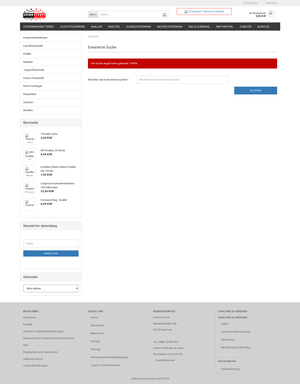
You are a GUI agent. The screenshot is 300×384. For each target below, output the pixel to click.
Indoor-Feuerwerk (169, 26)
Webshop (137, 378)
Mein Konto (97, 333)
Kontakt (27, 324)
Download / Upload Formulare (206, 11)
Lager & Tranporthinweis (105, 365)
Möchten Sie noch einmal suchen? (108, 79)
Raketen (114, 26)
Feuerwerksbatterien (38, 26)
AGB (25, 345)
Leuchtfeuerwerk (72, 26)
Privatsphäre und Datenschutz (40, 352)
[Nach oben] (289, 378)
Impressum (29, 317)
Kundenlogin (250, 3)
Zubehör (245, 26)
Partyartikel (224, 26)
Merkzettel (270, 3)
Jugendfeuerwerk (138, 26)
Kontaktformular (165, 360)
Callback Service (33, 359)
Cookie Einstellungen (35, 365)
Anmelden (51, 253)
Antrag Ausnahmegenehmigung (109, 357)
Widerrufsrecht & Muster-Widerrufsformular (48, 338)
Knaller (96, 26)
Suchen (255, 90)
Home (94, 317)
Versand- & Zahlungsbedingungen (43, 331)
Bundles (263, 26)
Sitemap (95, 349)
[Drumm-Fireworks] (52, 14)
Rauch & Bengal (199, 26)
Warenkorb (97, 325)
